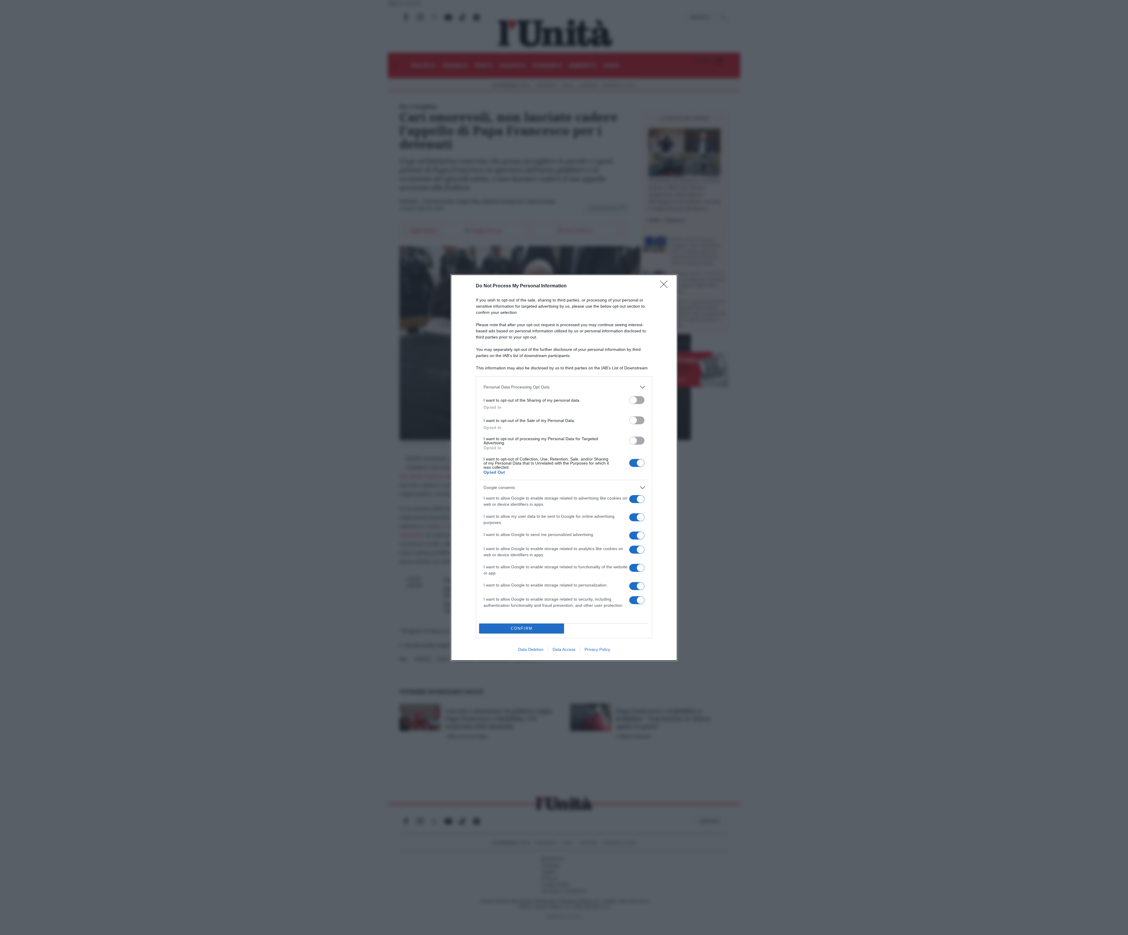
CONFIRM (522, 628)
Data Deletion (530, 649)
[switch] (636, 400)
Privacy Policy (597, 649)
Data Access (564, 649)
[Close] (665, 286)
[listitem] (564, 387)
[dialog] (564, 468)
